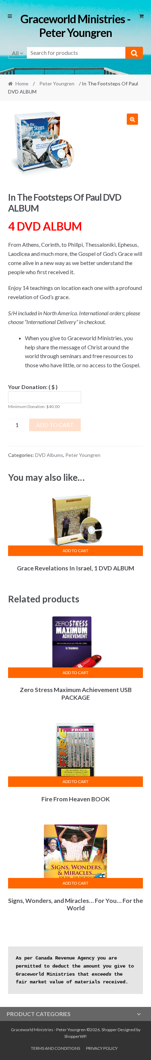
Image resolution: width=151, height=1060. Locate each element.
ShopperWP (75, 1036)
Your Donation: (33, 386)
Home (21, 83)
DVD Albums (49, 455)
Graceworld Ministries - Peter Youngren (75, 25)
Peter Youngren (56, 83)
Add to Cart (55, 424)
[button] (132, 119)
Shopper (109, 1029)
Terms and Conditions (55, 1048)
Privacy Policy (102, 1048)
